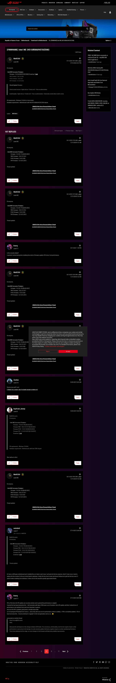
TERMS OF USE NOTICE (68, 668)
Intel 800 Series (92, 62)
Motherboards (25, 40)
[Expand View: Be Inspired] (17, 9)
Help (105, 12)
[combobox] (58, 28)
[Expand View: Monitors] (34, 15)
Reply (77, 121)
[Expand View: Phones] (85, 9)
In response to (20, 533)
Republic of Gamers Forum (12, 40)
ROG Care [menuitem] (22, 9)
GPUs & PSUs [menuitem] (20, 15)
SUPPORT (82, 2)
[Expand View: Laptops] (64, 9)
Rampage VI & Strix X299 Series (96, 87)
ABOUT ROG (9, 662)
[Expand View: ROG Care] (26, 9)
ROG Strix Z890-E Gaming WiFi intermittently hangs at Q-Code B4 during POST (98, 70)
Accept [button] (68, 351)
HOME (15, 662)
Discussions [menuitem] (41, 9)
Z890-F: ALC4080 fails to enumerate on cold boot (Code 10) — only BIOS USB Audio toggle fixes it (98, 57)
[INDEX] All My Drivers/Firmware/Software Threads (44, 106)
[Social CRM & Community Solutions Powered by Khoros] (106, 679)
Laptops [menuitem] (60, 9)
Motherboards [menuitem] (8, 15)
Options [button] (108, 40)
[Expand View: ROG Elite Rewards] (69, 15)
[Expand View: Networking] (55, 15)
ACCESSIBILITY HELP (32, 662)
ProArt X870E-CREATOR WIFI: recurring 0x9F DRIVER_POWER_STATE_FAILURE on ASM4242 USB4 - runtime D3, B (98, 103)
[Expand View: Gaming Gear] (45, 15)
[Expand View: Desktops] (55, 9)
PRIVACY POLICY (79, 668)
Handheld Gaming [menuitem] (71, 9)
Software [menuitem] (31, 9)
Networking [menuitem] (50, 15)
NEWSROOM (21, 662)
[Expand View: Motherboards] (13, 15)
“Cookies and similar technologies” (54, 346)
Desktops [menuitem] (51, 9)
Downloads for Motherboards (39, 40)
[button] (9, 121)
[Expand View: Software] (35, 9)
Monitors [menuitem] (30, 15)
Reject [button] (48, 351)
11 (58, 651)
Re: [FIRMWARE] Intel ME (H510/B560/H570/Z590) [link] (61, 40)
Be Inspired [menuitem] (12, 9)
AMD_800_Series (92, 107)
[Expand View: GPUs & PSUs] (25, 15)
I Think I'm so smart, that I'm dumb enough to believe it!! (22, 389)
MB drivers (14, 113)
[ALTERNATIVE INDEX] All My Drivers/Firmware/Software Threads (44, 108)
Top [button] (8, 678)
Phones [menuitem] (82, 9)
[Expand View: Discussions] (46, 9)
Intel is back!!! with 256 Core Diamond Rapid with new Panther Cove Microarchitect (97, 82)
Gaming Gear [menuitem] (40, 15)
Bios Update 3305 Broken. (94, 93)
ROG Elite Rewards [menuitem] (62, 15)
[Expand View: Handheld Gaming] (77, 9)
